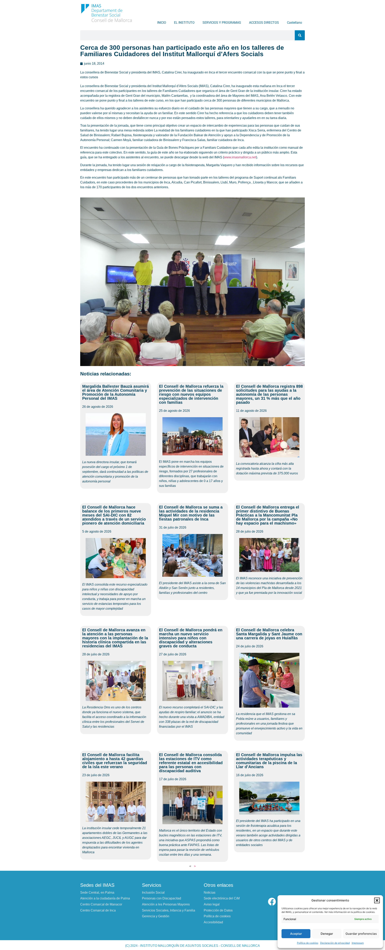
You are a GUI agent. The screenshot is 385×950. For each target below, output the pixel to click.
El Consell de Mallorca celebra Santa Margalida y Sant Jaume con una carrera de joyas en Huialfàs (269, 634)
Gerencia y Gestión (155, 916)
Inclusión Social (153, 892)
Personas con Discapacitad (161, 898)
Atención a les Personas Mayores (166, 904)
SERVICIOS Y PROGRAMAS (222, 22)
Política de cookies (307, 942)
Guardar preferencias (361, 934)
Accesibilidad (213, 922)
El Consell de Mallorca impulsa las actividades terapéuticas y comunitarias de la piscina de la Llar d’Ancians (269, 761)
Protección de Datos (218, 910)
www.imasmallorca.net (240, 157)
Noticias (209, 892)
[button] (377, 900)
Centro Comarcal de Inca (98, 910)
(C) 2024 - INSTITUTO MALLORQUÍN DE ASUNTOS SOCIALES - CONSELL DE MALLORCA (192, 945)
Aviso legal (212, 904)
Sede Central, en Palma (97, 892)
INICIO (161, 22)
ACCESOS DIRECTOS (264, 22)
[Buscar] (300, 35)
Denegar (327, 934)
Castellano (294, 22)
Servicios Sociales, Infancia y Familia (168, 910)
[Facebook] (272, 902)
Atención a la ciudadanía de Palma (105, 898)
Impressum (358, 942)
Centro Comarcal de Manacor (101, 904)
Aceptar (296, 934)
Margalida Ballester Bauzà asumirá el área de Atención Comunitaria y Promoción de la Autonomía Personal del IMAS (115, 392)
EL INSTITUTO (184, 22)
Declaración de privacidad (335, 942)
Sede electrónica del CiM (222, 898)
